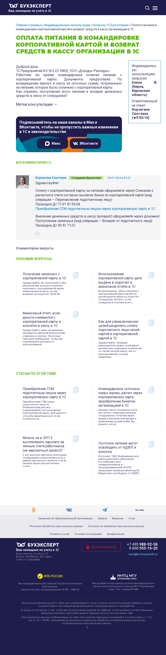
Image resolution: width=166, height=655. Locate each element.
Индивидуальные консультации (67, 25)
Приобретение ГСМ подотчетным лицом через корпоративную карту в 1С (95, 209)
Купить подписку (103, 546)
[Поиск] (147, 8)
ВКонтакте (89, 143)
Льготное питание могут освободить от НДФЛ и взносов (118, 447)
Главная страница (29, 25)
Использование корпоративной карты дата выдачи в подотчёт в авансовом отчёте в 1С (120, 280)
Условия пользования (88, 534)
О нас (132, 518)
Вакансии (117, 518)
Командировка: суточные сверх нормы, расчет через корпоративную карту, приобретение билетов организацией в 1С (120, 397)
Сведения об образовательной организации (65, 518)
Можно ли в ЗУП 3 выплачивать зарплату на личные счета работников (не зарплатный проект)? (43, 444)
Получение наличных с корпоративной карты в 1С (44, 276)
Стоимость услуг (59, 534)
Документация (115, 534)
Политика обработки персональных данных (56, 526)
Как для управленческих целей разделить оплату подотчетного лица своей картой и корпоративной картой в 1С (118, 330)
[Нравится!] (37, 233)
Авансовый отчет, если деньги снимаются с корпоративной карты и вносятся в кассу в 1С (42, 319)
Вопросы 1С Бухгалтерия (111, 25)
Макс (56, 143)
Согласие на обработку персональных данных (116, 526)
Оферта (102, 518)
